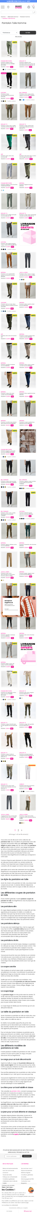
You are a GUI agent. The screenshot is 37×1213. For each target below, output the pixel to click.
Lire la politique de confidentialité (10, 1205)
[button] (34, 598)
